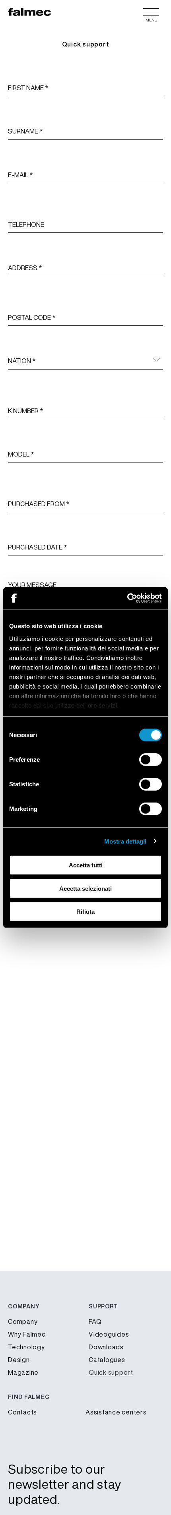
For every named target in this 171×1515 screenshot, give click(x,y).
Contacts (22, 1412)
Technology (26, 1347)
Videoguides (109, 1334)
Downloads (106, 1347)
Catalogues (107, 1359)
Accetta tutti (86, 865)
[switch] (150, 759)
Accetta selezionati (85, 888)
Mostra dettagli (125, 841)
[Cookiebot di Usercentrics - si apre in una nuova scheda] (127, 598)
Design (19, 1359)
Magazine (23, 1372)
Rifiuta (85, 911)
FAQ (95, 1321)
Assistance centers (116, 1412)
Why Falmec (27, 1334)
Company (22, 1321)
